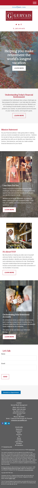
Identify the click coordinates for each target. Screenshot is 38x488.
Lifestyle (19, 440)
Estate (19, 433)
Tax (19, 436)
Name (3, 354)
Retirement (19, 429)
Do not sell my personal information (25, 470)
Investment (19, 431)
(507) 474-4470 (20, 28)
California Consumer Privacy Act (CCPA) (11, 468)
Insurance (19, 434)
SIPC (14, 478)
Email (3, 363)
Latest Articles (19, 441)
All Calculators (19, 445)
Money (19, 438)
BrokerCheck (32, 449)
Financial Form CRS (7, 446)
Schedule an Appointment (11, 392)
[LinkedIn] (18, 24)
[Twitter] (16, 24)
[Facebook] (2, 423)
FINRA (10, 478)
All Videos (19, 443)
